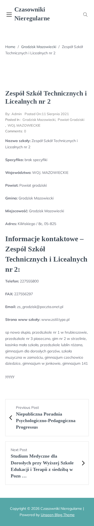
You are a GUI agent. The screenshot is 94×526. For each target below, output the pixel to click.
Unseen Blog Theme (58, 514)
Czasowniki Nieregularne (32, 14)
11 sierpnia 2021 (47, 114)
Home (10, 46)
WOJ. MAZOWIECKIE (24, 125)
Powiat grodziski (71, 119)
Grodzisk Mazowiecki (38, 46)
